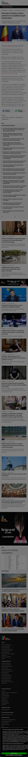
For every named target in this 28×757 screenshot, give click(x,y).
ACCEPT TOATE (14, 753)
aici (2, 739)
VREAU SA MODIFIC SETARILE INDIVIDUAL (14, 755)
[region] (14, 742)
